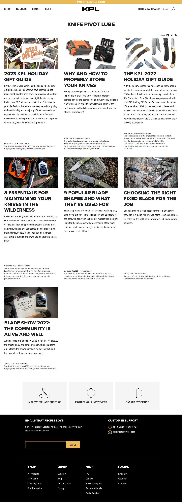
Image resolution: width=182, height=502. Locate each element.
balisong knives (158, 135)
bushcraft (11, 146)
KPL (65, 148)
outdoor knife (85, 148)
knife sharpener (9, 276)
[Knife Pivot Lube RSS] (176, 35)
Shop (7, 9)
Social (123, 466)
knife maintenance (158, 143)
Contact (89, 478)
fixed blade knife (92, 143)
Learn (35, 9)
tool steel (17, 278)
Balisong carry (147, 135)
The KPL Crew (64, 483)
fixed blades (102, 143)
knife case (100, 146)
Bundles (21, 9)
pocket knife (95, 148)
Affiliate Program (94, 483)
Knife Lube (33, 478)
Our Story (61, 473)
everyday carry (21, 148)
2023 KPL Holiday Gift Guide (26, 76)
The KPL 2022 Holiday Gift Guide (148, 76)
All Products (33, 473)
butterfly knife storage (141, 138)
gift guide (29, 148)
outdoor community (73, 148)
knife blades (8, 273)
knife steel (19, 276)
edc (31, 146)
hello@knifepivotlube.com (124, 431)
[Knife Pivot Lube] (91, 9)
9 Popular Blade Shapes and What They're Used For (87, 198)
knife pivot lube (110, 146)
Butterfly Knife (128, 138)
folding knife (150, 141)
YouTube (122, 483)
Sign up (73, 444)
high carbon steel (70, 146)
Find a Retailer (92, 493)
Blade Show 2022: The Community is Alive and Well (27, 328)
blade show (12, 366)
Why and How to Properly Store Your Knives (86, 79)
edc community (38, 146)
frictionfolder (159, 141)
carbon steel (79, 141)
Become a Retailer (149, 9)
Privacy (60, 488)
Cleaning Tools (35, 483)
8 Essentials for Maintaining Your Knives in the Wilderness (27, 201)
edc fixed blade (49, 146)
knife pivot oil (139, 146)
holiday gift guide (40, 148)
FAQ (87, 473)
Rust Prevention (35, 488)
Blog (48, 9)
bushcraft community (22, 146)
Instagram (122, 473)
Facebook (122, 478)
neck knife (139, 278)
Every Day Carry (9, 148)
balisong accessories (135, 135)
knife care (92, 146)
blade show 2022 (23, 366)
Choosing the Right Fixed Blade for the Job (150, 198)
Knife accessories (83, 146)
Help (89, 466)
